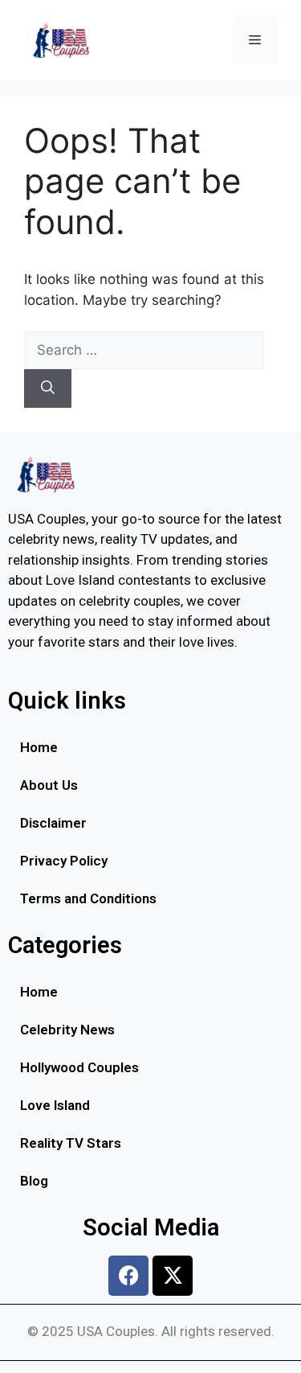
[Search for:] (144, 350)
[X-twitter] (173, 1276)
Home (39, 747)
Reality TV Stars (70, 1143)
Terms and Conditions (88, 898)
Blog (34, 1181)
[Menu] (255, 40)
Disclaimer (53, 823)
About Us (49, 785)
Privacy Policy (64, 861)
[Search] (47, 388)
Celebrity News (67, 1030)
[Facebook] (128, 1276)
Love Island (55, 1105)
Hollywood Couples (79, 1067)
